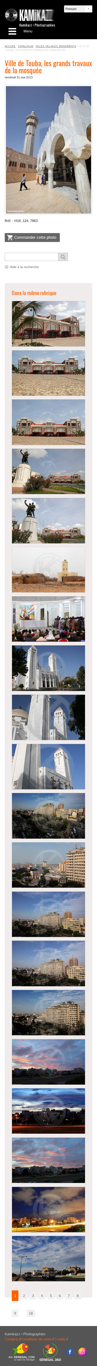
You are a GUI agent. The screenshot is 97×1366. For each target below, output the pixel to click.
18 (31, 1313)
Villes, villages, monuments (56, 46)
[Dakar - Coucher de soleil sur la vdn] (48, 1062)
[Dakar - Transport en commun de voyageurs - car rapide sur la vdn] (48, 1259)
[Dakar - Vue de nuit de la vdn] (48, 1209)
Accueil (10, 46)
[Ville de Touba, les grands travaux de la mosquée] (48, 150)
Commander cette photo (35, 237)
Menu (28, 31)
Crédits (60, 1339)
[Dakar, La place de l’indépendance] (48, 816)
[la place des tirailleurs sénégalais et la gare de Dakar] (48, 471)
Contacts (12, 1339)
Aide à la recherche (24, 267)
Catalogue (25, 46)
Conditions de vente (36, 1339)
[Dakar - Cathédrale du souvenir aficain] (48, 619)
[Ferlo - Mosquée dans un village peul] (48, 570)
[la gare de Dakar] (48, 324)
